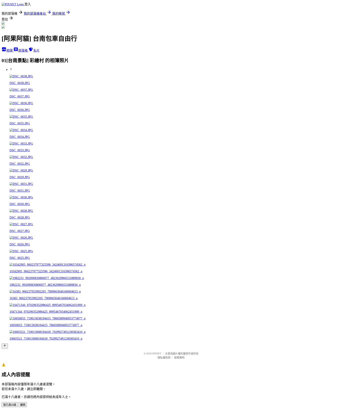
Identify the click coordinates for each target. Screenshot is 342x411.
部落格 (23, 50)
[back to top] (5, 346)
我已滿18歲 (9, 404)
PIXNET (156, 353)
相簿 (9, 50)
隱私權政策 (164, 357)
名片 (36, 50)
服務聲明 (179, 357)
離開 (22, 404)
